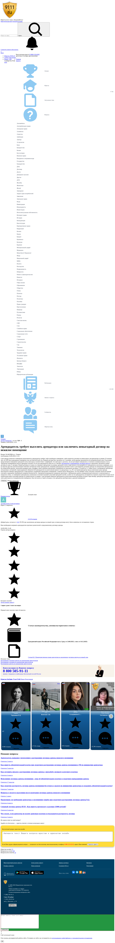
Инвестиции (21, 210)
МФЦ (18, 261)
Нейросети (20, 272)
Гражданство (21, 164)
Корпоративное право (23, 226)
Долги (19, 172)
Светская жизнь (22, 320)
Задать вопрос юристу (7, 602)
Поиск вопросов (35, 866)
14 (15, 852)
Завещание (20, 191)
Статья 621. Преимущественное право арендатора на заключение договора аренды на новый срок (58, 657)
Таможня (19, 347)
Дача (18, 166)
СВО (18, 323)
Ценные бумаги (21, 361)
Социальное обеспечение (24, 331)
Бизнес (19, 150)
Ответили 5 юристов (7, 768)
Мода (18, 255)
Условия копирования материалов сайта (19, 892)
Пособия (19, 301)
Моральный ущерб (22, 258)
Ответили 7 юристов (7, 789)
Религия (19, 318)
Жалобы (19, 183)
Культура (19, 242)
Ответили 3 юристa (7, 817)
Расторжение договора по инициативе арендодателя (17, 662)
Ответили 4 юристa (7, 775)
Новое (8, 59)
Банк (18, 145)
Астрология (20, 142)
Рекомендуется (5, 496)
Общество (20, 288)
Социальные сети (22, 334)
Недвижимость (21, 269)
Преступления (21, 307)
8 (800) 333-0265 (35, 54)
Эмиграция (20, 369)
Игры (18, 201)
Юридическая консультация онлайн (12, 21)
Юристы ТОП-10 (9, 56)
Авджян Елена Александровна (10, 503)
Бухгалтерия (20, 153)
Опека (19, 291)
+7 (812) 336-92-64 (9, 899)
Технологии (20, 350)
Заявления (20, 196)
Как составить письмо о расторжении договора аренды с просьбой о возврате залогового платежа (39, 772)
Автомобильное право (24, 126)
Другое (19, 177)
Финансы (20, 358)
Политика (20, 299)
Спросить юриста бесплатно (10, 49)
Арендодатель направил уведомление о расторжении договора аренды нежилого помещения (37, 758)
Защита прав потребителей (25, 193)
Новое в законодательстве (25, 274)
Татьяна (3, 439)
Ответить (3, 480)
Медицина (20, 250)
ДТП (18, 180)
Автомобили (21, 123)
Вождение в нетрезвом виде (25, 158)
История (19, 218)
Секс (18, 326)
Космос (19, 231)
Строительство (21, 342)
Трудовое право (21, 353)
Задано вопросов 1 (6, 440)
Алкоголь (20, 134)
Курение (19, 245)
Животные (20, 185)
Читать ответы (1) (13, 480)
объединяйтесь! (18, 20)
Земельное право (22, 199)
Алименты (20, 131)
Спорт (19, 336)
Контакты (89, 862)
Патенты (19, 293)
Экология (20, 366)
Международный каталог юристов (13, 862)
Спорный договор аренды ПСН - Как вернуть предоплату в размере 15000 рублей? (33, 807)
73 (12, 849)
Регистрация (29, 679)
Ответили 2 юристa (7, 761)
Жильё (19, 188)
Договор (19, 169)
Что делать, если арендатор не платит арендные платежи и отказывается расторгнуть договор (38, 814)
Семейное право (22, 328)
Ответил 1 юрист (6, 796)
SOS (5, 62)
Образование (21, 285)
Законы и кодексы (63, 862)
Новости (19, 277)
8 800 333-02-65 (69, 844)
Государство (20, 161)
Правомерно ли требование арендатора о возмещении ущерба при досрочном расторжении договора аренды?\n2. (45, 800)
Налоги (19, 264)
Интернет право (22, 215)
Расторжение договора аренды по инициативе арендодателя (19, 660)
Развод (19, 315)
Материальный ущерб (23, 247)
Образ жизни (21, 282)
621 (18, 522)
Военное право (21, 156)
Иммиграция (21, 204)
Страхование (21, 339)
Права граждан (21, 304)
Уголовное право (22, 355)
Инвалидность (21, 207)
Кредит (19, 237)
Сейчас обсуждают (10, 57)
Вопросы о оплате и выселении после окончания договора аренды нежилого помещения (35, 793)
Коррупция (20, 228)
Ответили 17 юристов (7, 782)
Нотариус (20, 280)
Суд (18, 344)
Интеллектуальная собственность (27, 212)
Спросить (16, 748)
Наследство (20, 266)
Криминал (20, 239)
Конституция (21, 223)
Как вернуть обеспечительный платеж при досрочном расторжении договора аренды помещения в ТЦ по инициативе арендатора (52, 765)
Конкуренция (21, 220)
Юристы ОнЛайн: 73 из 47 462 (11, 679)
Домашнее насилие (23, 174)
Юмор (19, 371)
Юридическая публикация (25, 374)
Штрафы (19, 363)
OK (2, 941)
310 (13, 851)
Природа (19, 309)
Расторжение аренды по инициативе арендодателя (16, 664)
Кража (19, 234)
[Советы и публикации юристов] (10, 18)
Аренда (19, 139)
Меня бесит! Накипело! (24, 253)
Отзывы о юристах (9, 866)
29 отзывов (32, 519)
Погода (19, 296)
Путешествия (21, 312)
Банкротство (21, 147)
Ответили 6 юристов (7, 810)
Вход (2, 53)
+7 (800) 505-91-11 (9, 894)
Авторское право (22, 129)
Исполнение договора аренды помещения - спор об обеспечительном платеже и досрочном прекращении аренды (45, 779)
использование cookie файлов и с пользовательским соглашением (72, 938)
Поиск (23, 679)
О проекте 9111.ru (63, 866)
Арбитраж (20, 137)
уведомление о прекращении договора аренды (75, 463)
